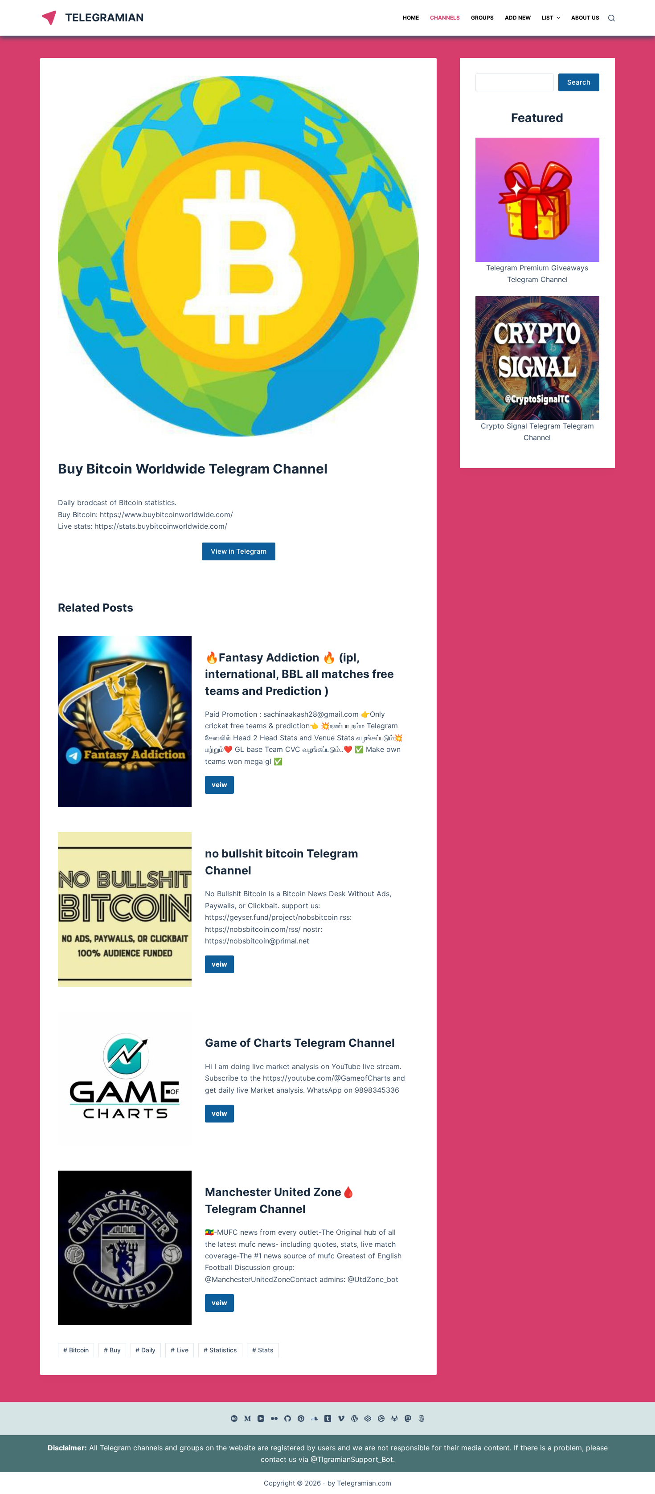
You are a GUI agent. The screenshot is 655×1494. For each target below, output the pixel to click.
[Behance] (234, 1418)
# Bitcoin (76, 1350)
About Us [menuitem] (585, 17)
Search (578, 82)
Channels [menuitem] (445, 17)
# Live (179, 1350)
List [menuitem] (547, 17)
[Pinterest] (301, 1418)
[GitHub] (287, 1418)
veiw (223, 787)
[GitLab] (394, 1418)
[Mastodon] (408, 1418)
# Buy (112, 1350)
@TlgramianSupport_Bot (352, 1459)
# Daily (145, 1350)
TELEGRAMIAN (104, 17)
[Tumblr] (327, 1418)
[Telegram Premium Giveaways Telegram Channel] (537, 199)
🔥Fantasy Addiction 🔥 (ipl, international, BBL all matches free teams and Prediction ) (299, 674)
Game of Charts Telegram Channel (300, 1042)
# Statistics (220, 1350)
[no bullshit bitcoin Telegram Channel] (125, 909)
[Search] (611, 18)
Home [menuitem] (411, 17)
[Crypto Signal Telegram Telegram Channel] (537, 358)
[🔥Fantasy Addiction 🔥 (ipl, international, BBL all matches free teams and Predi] (125, 721)
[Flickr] (274, 1418)
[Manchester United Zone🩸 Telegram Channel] (125, 1248)
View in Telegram (238, 551)
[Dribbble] (381, 1418)
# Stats (263, 1350)
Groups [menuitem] (482, 17)
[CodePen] (367, 1418)
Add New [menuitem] (518, 17)
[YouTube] (261, 1418)
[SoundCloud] (314, 1418)
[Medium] (247, 1418)
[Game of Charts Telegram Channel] (125, 1079)
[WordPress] (354, 1418)
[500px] (421, 1418)
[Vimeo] (341, 1418)
